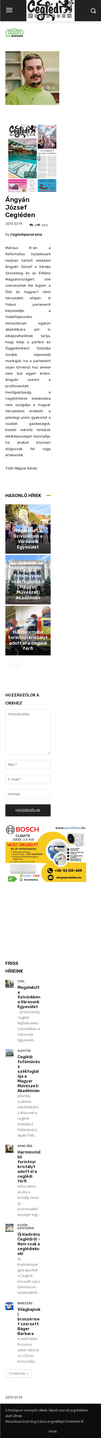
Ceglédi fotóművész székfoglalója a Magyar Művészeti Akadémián (27, 584)
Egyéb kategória (26, 1227)
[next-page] (17, 665)
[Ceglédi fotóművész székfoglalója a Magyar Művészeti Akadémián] (9, 1053)
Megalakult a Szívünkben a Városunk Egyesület (28, 538)
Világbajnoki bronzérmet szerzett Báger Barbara (29, 1321)
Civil (27, 523)
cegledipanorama (26, 234)
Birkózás (25, 1303)
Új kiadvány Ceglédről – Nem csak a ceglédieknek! (29, 1244)
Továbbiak (17, 1373)
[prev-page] (8, 665)
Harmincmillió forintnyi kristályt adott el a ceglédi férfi (28, 640)
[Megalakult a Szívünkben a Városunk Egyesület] (9, 984)
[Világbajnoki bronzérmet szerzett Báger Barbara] (9, 1306)
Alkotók (27, 563)
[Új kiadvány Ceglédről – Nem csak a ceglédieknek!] (9, 1228)
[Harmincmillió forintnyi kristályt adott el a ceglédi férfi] (9, 1149)
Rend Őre (27, 625)
